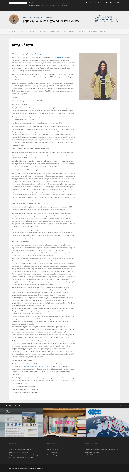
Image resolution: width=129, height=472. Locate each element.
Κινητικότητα (98, 430)
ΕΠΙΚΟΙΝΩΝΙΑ (93, 31)
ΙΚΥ (15, 364)
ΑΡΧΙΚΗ (11, 31)
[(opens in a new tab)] (21, 422)
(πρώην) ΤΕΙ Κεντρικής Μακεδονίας (19, 430)
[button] (87, 2)
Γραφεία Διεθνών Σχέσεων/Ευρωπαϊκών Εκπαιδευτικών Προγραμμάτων (36, 366)
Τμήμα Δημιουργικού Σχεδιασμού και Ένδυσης (50, 21)
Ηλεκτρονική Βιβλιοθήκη (58, 430)
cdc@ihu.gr (54, 455)
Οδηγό (31, 119)
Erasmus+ (60, 57)
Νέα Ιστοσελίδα (115, 2)
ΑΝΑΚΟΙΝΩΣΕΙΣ (55, 31)
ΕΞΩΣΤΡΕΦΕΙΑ (68, 31)
